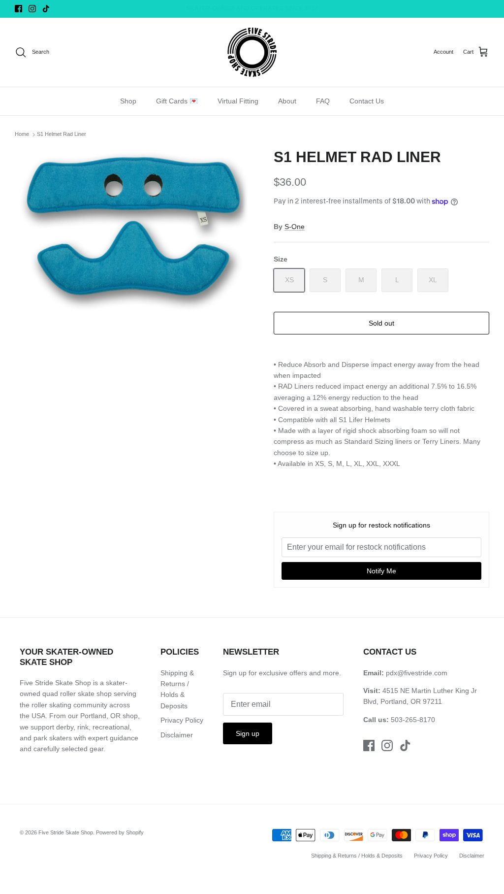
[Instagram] (32, 8)
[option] (133, 230)
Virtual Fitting (238, 101)
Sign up (247, 733)
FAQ (323, 101)
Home (22, 134)
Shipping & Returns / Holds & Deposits (357, 856)
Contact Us (366, 101)
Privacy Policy (181, 720)
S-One (294, 227)
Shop (128, 101)
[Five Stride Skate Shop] (252, 52)
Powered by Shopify (120, 832)
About (287, 101)
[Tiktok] (46, 8)
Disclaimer (176, 735)
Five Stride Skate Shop (65, 832)
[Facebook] (18, 8)
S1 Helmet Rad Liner (61, 134)
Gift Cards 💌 (177, 101)
